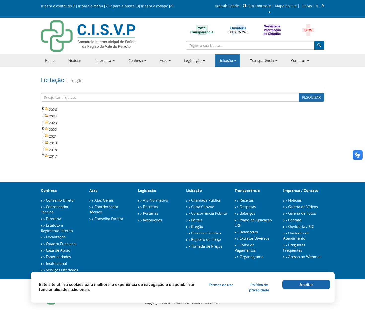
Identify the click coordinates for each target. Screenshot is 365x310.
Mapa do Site (286, 5)
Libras (307, 5)
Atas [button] (164, 60)
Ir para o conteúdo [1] (59, 6)
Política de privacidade (259, 287)
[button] (195, 60)
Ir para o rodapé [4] (157, 6)
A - (318, 5)
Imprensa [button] (103, 60)
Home (50, 60)
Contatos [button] (299, 60)
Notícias (75, 60)
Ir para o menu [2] (94, 6)
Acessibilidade (227, 5)
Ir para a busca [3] (125, 6)
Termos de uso (221, 285)
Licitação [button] (226, 60)
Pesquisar (311, 97)
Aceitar (306, 284)
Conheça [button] (136, 60)
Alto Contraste (259, 5)
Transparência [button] (262, 60)
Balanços (247, 213)
